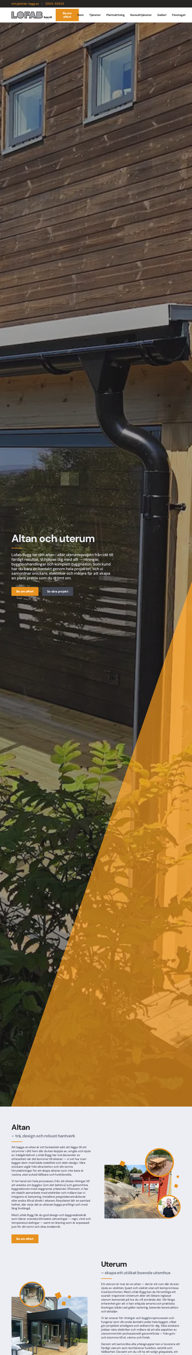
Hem (80, 15)
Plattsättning (115, 15)
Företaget (179, 15)
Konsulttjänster (141, 15)
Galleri (161, 15)
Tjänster (95, 15)
